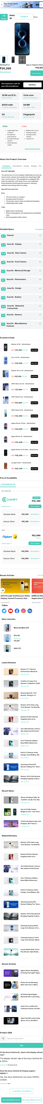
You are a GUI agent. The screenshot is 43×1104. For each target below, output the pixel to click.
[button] (11, 1100)
